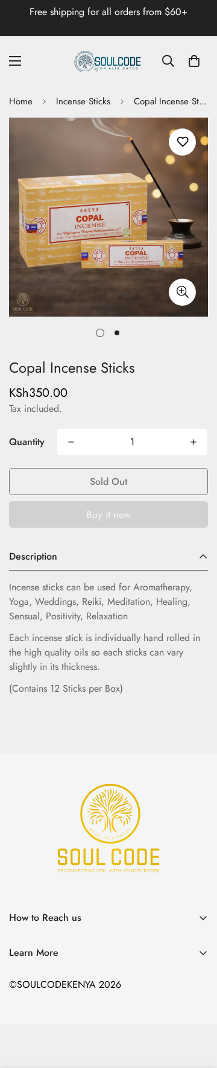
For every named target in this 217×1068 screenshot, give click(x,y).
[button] (194, 61)
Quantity (27, 442)
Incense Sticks (83, 101)
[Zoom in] (182, 292)
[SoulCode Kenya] (109, 61)
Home (21, 101)
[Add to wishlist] (182, 142)
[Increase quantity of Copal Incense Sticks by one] (193, 442)
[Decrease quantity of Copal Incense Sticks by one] (71, 442)
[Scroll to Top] (195, 1004)
